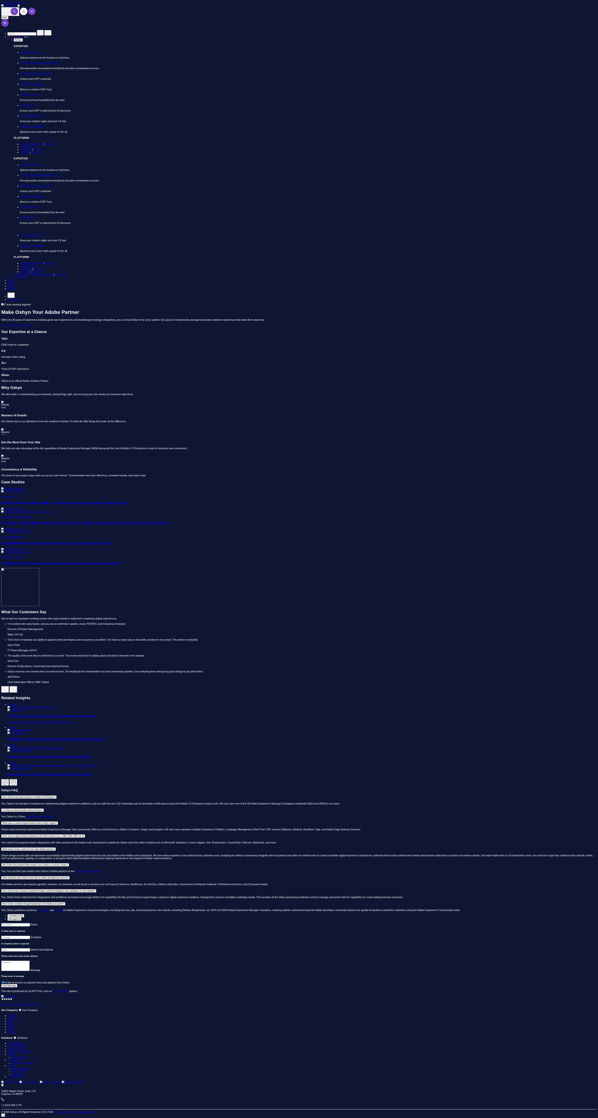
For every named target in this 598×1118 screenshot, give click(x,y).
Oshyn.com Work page (87, 871)
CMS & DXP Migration (32, 84)
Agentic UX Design (30, 52)
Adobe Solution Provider (39, 816)
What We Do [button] (14, 37)
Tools (10, 285)
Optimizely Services (22, 1062)
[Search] (10, 11)
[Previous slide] (5, 689)
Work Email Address (42, 949)
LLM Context (77, 1112)
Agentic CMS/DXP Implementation (39, 63)
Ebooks (11, 1026)
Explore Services (21, 325)
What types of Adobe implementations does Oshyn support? (29, 823)
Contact (11, 1032)
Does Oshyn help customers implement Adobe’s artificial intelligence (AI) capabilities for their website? (48, 891)
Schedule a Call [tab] (16, 916)
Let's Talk (6, 325)
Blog (10, 1024)
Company (36, 937)
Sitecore (24, 152)
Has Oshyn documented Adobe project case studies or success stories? (35, 865)
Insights (11, 283)
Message (35, 970)
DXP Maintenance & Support (36, 73)
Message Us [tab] (14, 919)
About (10, 288)
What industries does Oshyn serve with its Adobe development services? (35, 878)
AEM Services (19, 1057)
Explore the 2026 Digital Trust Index (33, 274)
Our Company (30, 1010)
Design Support (28, 94)
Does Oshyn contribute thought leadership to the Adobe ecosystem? (33, 904)
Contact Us (20, 277)
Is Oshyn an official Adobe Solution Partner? (22, 810)
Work (10, 280)
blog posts (43, 910)
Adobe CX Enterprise (31, 144)
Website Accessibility (31, 126)
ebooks (58, 910)
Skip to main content (12, 2)
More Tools (61, 274)
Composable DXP (17, 1046)
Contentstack (27, 146)
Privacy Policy (60, 991)
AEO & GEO (27, 105)
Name (34, 924)
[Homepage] (8, 996)
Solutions (12, 1018)
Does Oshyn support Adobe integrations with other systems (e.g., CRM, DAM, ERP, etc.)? (43, 836)
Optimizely (26, 149)
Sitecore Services (21, 1068)
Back (4, 18)
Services (50, 144)
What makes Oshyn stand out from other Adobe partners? (28, 849)
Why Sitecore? (19, 1071)
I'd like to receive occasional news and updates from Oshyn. (37, 982)
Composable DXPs (30, 116)
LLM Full (90, 1112)
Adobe (11, 1054)
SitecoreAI (17, 1074)
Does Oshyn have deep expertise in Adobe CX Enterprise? (28, 797)
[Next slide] (13, 689)
